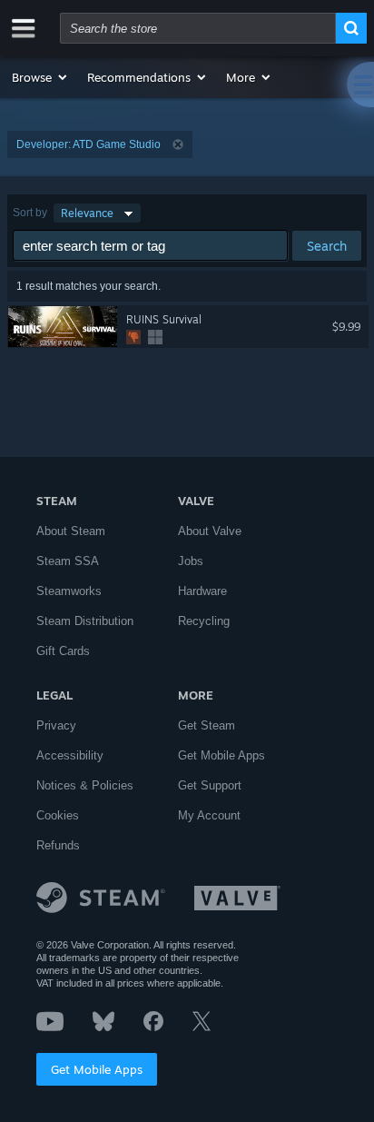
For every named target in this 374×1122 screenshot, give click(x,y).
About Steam (70, 531)
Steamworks (69, 591)
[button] (40, 77)
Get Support (209, 785)
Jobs (190, 561)
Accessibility (69, 755)
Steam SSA (67, 561)
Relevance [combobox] (87, 213)
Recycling (204, 621)
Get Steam (206, 725)
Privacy (56, 725)
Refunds (58, 845)
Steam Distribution (84, 621)
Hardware (202, 591)
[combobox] (198, 28)
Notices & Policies (84, 785)
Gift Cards (63, 651)
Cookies (57, 815)
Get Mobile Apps (97, 1069)
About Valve (209, 531)
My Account (209, 815)
